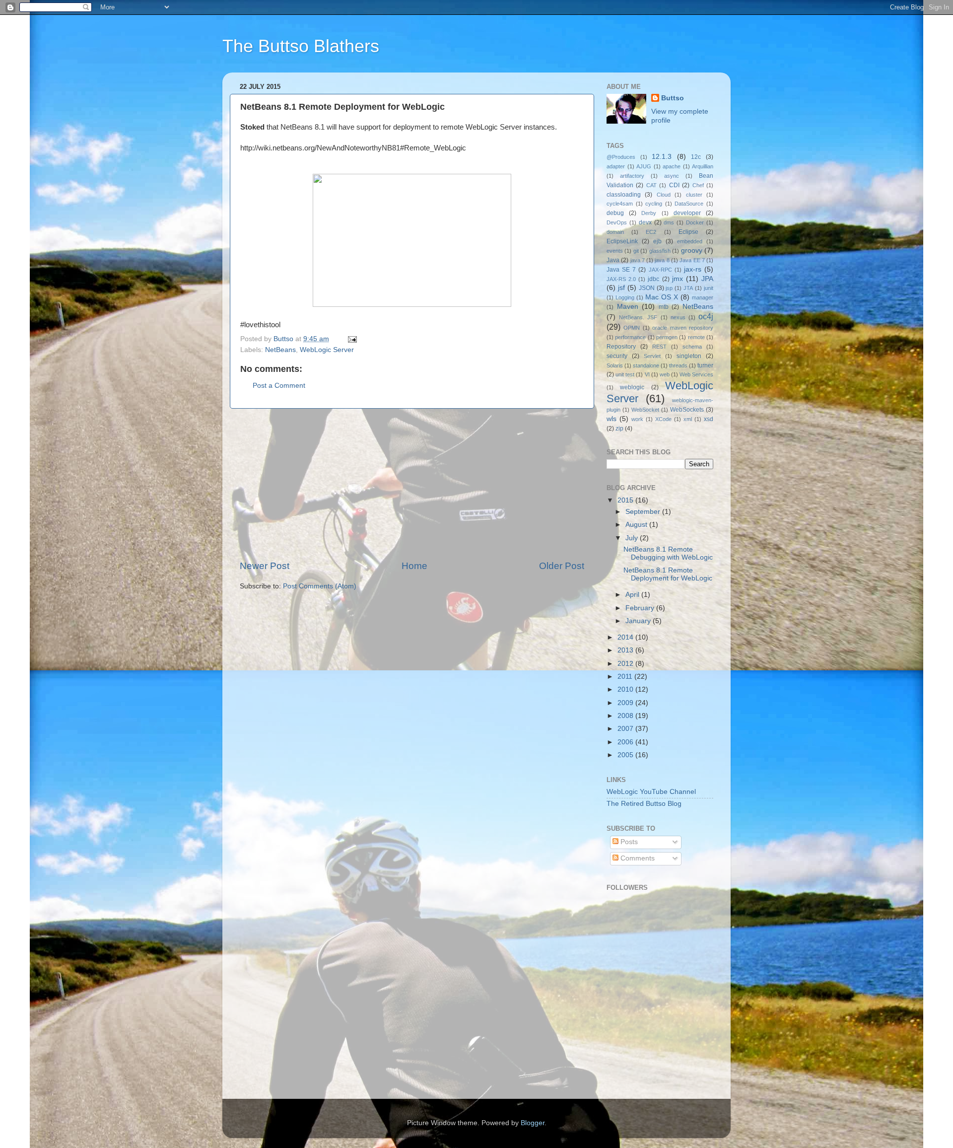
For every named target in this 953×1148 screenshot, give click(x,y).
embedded (689, 241)
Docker (695, 222)
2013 (626, 650)
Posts (628, 842)
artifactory (632, 176)
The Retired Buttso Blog (644, 803)
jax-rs (692, 269)
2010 (626, 689)
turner (705, 365)
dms (669, 222)
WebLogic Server (327, 350)
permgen (667, 337)
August (637, 524)
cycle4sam (620, 204)
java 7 (637, 260)
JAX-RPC (660, 270)
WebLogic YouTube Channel (651, 791)
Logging (624, 297)
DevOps (617, 222)
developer (687, 213)
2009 (626, 703)
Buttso (672, 98)
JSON (647, 288)
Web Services (696, 374)
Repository (621, 346)
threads (678, 365)
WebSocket (645, 410)
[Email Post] (351, 339)
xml (687, 419)
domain (615, 232)
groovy (691, 250)
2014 (626, 637)
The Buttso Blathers (300, 46)
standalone (646, 365)
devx (645, 222)
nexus (678, 317)
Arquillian (702, 166)
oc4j (705, 316)
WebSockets (687, 409)
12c (696, 156)
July (632, 538)
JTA (688, 288)
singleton (689, 356)
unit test (624, 374)
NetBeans (280, 350)
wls (611, 419)
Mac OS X (661, 297)
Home (414, 566)
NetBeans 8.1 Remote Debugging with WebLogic (668, 553)
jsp (669, 288)
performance (630, 337)
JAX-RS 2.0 (621, 279)
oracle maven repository (682, 328)
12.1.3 (662, 156)
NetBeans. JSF (638, 317)
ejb (657, 241)
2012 (626, 663)
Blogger (533, 1123)
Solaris (615, 365)
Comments (636, 858)
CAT (651, 185)
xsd (708, 419)
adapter (616, 166)
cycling (653, 204)
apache (672, 166)
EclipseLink (622, 241)
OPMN (631, 328)
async (671, 176)
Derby (648, 213)
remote (696, 337)
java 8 (662, 260)
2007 (626, 728)
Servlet (652, 356)
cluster (694, 195)
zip (619, 428)
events (615, 251)
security (617, 356)
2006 (626, 742)
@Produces (621, 157)
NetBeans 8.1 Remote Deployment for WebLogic (667, 574)
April (633, 594)
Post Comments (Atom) (319, 586)
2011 (625, 676)
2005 (626, 755)
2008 (626, 715)
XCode (663, 419)
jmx (677, 279)
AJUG (643, 166)
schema (692, 347)
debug (615, 213)
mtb (664, 306)
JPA (707, 279)
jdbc (653, 279)
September (643, 511)
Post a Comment (279, 385)
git (636, 251)
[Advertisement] (412, 484)
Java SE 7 (621, 269)
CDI (674, 185)
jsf (621, 287)
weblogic (632, 387)
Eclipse (688, 231)
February (640, 608)
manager (702, 297)
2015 (626, 500)
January (639, 621)
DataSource (689, 204)
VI (647, 374)
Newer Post (264, 566)
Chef (698, 185)
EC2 (651, 232)
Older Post (561, 566)
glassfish (660, 251)
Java (613, 260)
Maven (627, 306)
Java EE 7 (692, 260)
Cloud (664, 195)
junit (708, 288)
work (637, 419)
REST (659, 347)
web (665, 374)
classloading (624, 194)
